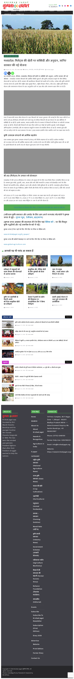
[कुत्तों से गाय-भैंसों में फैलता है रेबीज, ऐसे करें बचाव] (8, 388)
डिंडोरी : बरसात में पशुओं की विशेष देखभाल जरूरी (28, 377)
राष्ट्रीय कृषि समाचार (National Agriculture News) (37, 466)
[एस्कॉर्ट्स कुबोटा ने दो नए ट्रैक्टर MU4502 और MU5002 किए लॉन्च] (8, 354)
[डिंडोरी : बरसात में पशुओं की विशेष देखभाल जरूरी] (8, 379)
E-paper (32, 11)
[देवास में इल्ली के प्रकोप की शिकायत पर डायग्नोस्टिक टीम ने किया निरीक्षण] (37, 284)
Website (36, 644)
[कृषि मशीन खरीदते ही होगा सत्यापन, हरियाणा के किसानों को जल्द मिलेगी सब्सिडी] (8, 324)
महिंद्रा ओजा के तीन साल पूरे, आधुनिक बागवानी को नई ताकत (31, 331)
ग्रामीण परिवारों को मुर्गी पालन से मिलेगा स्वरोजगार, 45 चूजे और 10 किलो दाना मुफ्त (38, 367)
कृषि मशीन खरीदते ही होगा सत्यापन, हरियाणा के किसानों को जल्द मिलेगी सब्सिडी (37, 322)
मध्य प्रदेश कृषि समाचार (39, 69)
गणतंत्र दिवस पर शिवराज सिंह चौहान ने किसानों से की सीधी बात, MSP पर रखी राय (39, 207)
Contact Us (20, 14)
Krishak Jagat (50, 69)
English (51, 5)
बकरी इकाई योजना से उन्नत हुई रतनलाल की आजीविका (60, 299)
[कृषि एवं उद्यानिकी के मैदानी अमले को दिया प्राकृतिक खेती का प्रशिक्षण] (12, 284)
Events (52, 11)
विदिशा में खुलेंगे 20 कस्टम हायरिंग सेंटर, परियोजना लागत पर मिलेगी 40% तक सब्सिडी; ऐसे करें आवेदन (41, 342)
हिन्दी (55, 5)
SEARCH (13, 11)
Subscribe (60, 11)
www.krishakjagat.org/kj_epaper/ (17, 234)
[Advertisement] (37, 102)
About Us (22, 11)
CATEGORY (41, 11)
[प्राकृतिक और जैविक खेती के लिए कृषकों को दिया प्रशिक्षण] (37, 256)
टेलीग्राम (29, 217)
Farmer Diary (38, 653)
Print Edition (38, 648)
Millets (26, 69)
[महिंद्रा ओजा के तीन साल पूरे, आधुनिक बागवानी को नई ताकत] (8, 333)
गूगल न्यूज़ (19, 217)
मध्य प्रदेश (31, 69)
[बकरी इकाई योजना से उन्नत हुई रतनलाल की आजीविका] (61, 284)
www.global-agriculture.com (15, 244)
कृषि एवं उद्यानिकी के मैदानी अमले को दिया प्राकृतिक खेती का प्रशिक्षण (12, 300)
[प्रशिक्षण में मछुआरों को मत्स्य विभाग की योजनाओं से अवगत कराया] (12, 256)
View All (68, 317)
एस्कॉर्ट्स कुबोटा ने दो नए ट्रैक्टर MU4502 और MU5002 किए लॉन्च (33, 352)
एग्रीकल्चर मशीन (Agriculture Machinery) (38, 563)
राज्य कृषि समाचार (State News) (11, 56)
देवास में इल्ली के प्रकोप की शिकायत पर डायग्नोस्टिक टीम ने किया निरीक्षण (36, 300)
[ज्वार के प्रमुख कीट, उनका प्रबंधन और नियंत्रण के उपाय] (61, 256)
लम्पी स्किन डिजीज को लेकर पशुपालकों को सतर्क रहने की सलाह (32, 395)
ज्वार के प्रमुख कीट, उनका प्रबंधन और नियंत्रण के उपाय (60, 272)
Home (6, 11)
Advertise (7, 14)
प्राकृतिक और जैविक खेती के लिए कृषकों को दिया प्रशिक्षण (37, 272)
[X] (9, 73)
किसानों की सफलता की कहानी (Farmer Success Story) (38, 576)
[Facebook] (5, 73)
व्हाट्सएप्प (38, 217)
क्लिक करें (49, 222)
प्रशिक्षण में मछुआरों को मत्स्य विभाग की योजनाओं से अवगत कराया (13, 272)
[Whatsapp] (12, 73)
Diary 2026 (37, 635)
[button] (26, 11)
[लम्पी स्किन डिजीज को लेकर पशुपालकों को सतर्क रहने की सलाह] (8, 397)
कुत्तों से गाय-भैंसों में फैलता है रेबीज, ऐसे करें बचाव (28, 386)
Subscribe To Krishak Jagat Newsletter (38, 618)
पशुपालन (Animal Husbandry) (37, 506)
